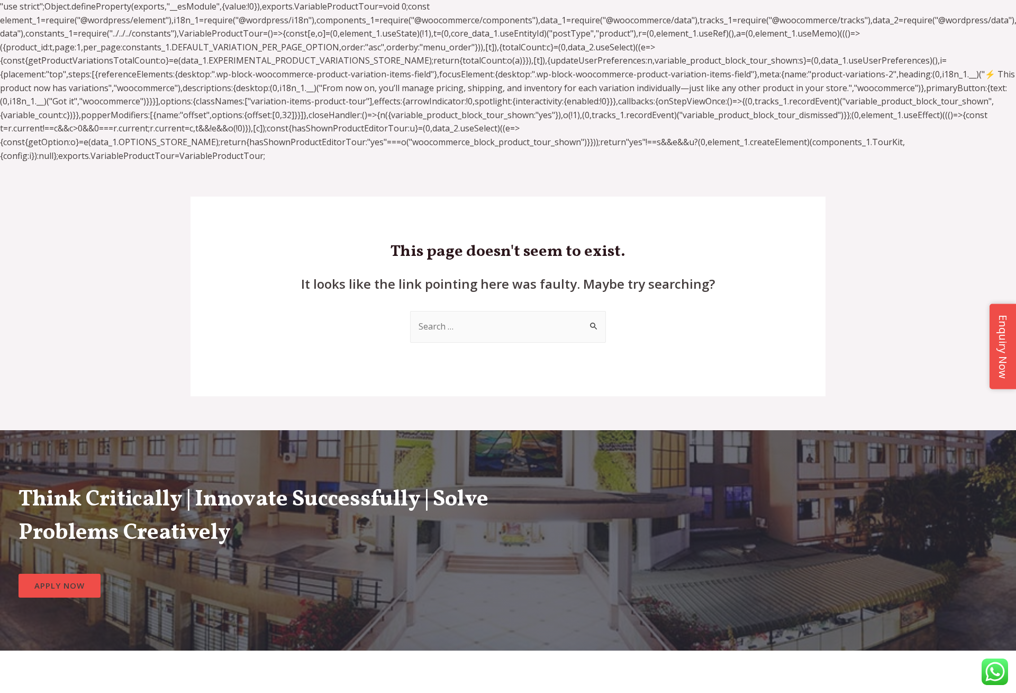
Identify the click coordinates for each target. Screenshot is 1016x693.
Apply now (59, 585)
